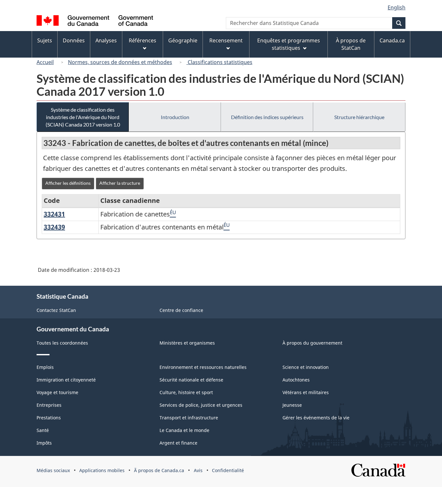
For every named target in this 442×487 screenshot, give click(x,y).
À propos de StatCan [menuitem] (351, 44)
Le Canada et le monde (184, 430)
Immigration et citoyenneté (66, 380)
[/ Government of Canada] (95, 21)
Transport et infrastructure (189, 418)
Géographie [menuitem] (182, 40)
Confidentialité (228, 470)
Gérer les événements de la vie (315, 418)
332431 (54, 214)
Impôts (44, 443)
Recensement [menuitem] (226, 40)
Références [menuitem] (142, 40)
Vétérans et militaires (305, 392)
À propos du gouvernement (312, 343)
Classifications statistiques (219, 62)
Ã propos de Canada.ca (159, 470)
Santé (43, 430)
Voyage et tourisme (57, 392)
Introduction (175, 117)
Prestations (49, 418)
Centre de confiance (181, 310)
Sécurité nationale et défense (191, 380)
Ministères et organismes (187, 343)
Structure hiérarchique (359, 117)
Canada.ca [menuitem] (392, 40)
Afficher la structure (119, 183)
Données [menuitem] (74, 40)
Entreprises (49, 405)
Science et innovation (305, 367)
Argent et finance (178, 443)
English (396, 7)
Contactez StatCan (56, 310)
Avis (198, 470)
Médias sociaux (53, 470)
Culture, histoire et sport (186, 392)
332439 (54, 227)
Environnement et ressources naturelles (203, 367)
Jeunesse (292, 405)
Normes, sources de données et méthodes (120, 62)
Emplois (45, 367)
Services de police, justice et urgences (201, 405)
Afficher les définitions (68, 183)
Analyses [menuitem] (106, 40)
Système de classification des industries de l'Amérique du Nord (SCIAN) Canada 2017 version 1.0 (83, 116)
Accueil (45, 62)
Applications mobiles (102, 470)
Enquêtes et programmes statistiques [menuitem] (288, 44)
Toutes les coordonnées (62, 343)
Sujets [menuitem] (44, 40)
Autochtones (296, 380)
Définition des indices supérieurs (267, 117)
